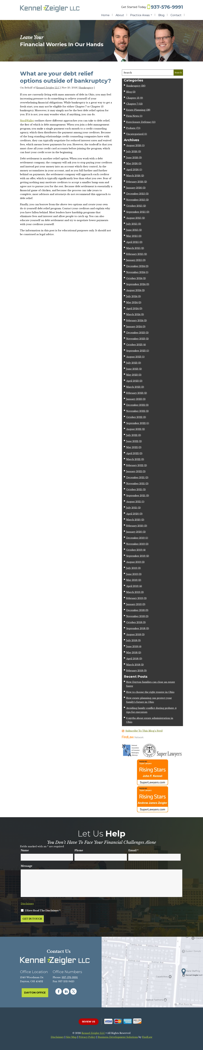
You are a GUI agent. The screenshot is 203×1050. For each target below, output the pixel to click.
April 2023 (132, 380)
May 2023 (132, 374)
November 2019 (135, 544)
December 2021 (135, 477)
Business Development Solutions (118, 1037)
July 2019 (131, 568)
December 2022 (135, 405)
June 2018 (132, 646)
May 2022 (132, 447)
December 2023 (135, 332)
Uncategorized (134, 134)
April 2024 (132, 308)
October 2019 (134, 549)
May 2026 (132, 163)
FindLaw (147, 1037)
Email (133, 850)
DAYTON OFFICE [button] (35, 992)
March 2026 (133, 175)
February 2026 (134, 181)
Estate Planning (135, 109)
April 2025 (132, 242)
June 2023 (132, 368)
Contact (176, 15)
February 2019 (134, 598)
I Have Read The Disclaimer (42, 910)
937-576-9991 (167, 7)
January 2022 (134, 471)
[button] (200, 1030)
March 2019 (133, 592)
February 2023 (134, 393)
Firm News (132, 116)
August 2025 (133, 218)
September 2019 (135, 555)
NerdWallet (27, 120)
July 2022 (131, 435)
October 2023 (134, 344)
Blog (161, 15)
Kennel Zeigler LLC (48, 87)
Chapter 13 (132, 97)
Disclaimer (27, 903)
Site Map (71, 1037)
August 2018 (133, 634)
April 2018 (132, 658)
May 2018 (131, 652)
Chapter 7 (132, 103)
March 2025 (133, 248)
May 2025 (132, 236)
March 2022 (133, 459)
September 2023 (136, 350)
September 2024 (135, 284)
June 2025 (132, 230)
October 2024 (134, 278)
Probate (130, 128)
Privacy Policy (87, 1037)
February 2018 (134, 670)
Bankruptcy (86, 87)
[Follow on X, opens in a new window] (73, 991)
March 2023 (133, 387)
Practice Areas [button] (140, 15)
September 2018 (135, 628)
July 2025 (131, 223)
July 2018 (131, 640)
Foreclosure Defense (138, 122)
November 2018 (135, 616)
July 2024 (131, 296)
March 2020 (133, 519)
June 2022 (132, 441)
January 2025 (134, 260)
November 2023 (135, 338)
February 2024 (134, 320)
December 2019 (135, 537)
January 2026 (134, 187)
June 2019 (132, 574)
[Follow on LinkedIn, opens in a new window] (66, 991)
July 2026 (131, 151)
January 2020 (134, 531)
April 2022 (132, 453)
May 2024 (132, 302)
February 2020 (134, 525)
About (120, 15)
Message (26, 866)
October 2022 (134, 417)
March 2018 (133, 664)
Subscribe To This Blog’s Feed (144, 730)
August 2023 (133, 356)
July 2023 (131, 362)
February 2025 (134, 254)
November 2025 (135, 199)
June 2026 (132, 157)
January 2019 (134, 604)
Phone (78, 850)
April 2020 (132, 513)
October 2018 (134, 622)
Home (105, 15)
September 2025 (136, 211)
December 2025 (135, 193)
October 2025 (134, 205)
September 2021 (135, 495)
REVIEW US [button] (88, 1021)
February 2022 (134, 465)
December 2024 (135, 266)
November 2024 (135, 272)
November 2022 (135, 411)
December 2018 (135, 610)
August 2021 (133, 501)
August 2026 (133, 145)
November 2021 (135, 483)
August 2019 (133, 562)
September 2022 (136, 423)
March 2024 (133, 314)
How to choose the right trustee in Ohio (150, 692)
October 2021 (134, 489)
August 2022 (133, 429)
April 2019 (132, 586)
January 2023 (134, 399)
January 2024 (134, 326)
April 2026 (132, 169)
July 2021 (131, 507)
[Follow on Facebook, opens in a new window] (58, 991)
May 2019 (131, 580)
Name (25, 850)
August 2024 (133, 290)
